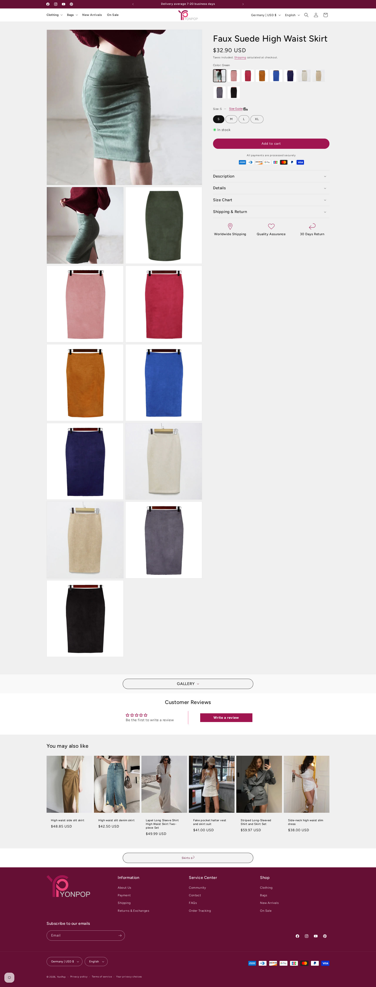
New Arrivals (92, 15)
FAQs (193, 903)
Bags (70, 15)
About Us (124, 888)
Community (197, 888)
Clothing (53, 15)
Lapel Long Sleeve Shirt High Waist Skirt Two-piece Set (162, 824)
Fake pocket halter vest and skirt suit (209, 822)
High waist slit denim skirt (116, 820)
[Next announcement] (243, 4)
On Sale (113, 15)
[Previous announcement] (133, 4)
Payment (124, 895)
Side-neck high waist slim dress (305, 822)
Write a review (226, 718)
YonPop (61, 976)
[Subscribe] (120, 935)
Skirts (186, 858)
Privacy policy (79, 976)
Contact (195, 895)
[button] (306, 15)
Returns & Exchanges (133, 911)
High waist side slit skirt (67, 820)
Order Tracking (200, 911)
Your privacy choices (129, 976)
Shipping (240, 57)
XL (257, 119)
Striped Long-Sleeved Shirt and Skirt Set (256, 822)
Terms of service (102, 976)
